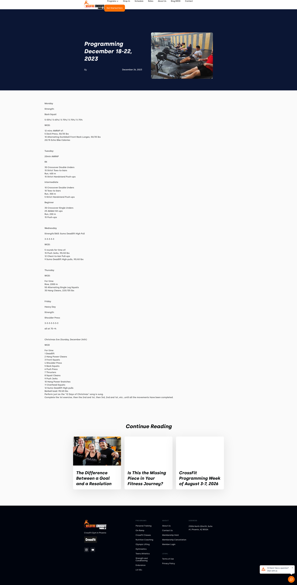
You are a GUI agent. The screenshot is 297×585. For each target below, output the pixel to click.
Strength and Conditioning (142, 559)
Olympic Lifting (143, 544)
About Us (166, 526)
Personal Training (143, 526)
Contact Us (167, 530)
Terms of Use (168, 559)
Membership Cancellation (174, 540)
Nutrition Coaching (144, 540)
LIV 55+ (139, 570)
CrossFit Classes (143, 535)
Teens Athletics (143, 554)
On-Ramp (140, 530)
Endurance (140, 565)
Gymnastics (141, 549)
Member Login (168, 544)
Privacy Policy (168, 563)
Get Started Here (115, 8)
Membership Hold (170, 535)
